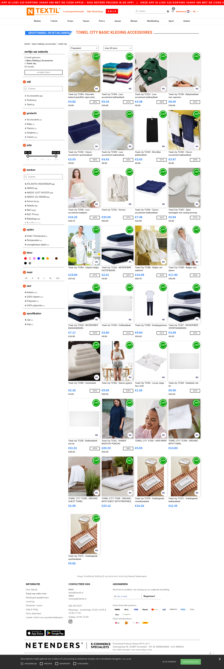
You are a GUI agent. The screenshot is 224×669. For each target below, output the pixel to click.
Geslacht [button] (32, 113)
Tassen (86, 21)
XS (26, 278)
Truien (70, 21)
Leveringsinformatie (73, 11)
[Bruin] (56, 258)
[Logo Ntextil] (43, 11)
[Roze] (29, 258)
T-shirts (53, 21)
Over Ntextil (31, 589)
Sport (171, 21)
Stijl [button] (29, 81)
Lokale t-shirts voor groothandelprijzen (44, 617)
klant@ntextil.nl (76, 592)
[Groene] (43, 258)
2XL (58, 278)
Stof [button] (29, 286)
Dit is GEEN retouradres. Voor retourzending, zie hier (132, 650)
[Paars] (34, 258)
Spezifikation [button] (34, 313)
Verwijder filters (43, 72)
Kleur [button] (29, 252)
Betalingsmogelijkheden (37, 597)
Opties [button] (30, 229)
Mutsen (134, 21)
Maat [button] (29, 272)
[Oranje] (47, 258)
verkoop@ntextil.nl (77, 599)
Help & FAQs (32, 609)
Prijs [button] (29, 145)
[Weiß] (52, 258)
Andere (186, 21)
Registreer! (149, 596)
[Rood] (25, 258)
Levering (30, 601)
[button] (168, 11)
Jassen (117, 21)
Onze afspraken (33, 613)
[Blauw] (38, 258)
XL (50, 278)
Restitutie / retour (34, 605)
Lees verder (126, 659)
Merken (37, 21)
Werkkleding (153, 21)
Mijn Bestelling (95, 11)
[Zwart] (25, 263)
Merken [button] (31, 170)
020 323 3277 (75, 606)
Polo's (102, 21)
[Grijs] (29, 263)
